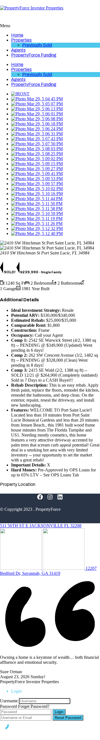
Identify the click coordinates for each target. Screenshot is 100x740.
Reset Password (68, 718)
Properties (21, 40)
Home (17, 35)
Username (9, 700)
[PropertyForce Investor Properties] (31, 8)
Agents (18, 50)
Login (59, 712)
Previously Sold (37, 45)
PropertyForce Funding (33, 55)
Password (8, 706)
